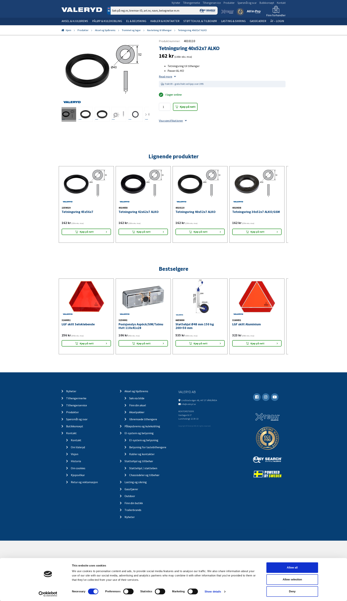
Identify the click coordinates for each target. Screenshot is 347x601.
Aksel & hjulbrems (75, 21)
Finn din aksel (137, 546)
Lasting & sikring (233, 21)
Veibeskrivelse (252, 157)
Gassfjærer (258, 21)
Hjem (68, 30)
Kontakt (281, 3)
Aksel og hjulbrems (105, 30)
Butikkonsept (267, 3)
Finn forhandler (276, 15)
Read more (165, 76)
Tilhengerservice (212, 3)
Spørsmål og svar (247, 3)
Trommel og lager (131, 30)
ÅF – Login (277, 21)
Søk (212, 26)
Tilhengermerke (191, 3)
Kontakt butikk (231, 156)
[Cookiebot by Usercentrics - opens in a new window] (48, 594)
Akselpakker (136, 553)
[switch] (128, 591)
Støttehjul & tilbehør (200, 21)
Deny (292, 591)
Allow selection (292, 579)
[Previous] (145, 114)
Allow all (292, 567)
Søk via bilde (136, 539)
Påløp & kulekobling (107, 21)
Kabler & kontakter (164, 21)
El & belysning (136, 21)
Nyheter (176, 3)
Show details (213, 591)
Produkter (229, 3)
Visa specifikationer (171, 120)
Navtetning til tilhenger (159, 30)
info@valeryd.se (188, 545)
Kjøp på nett (188, 106)
